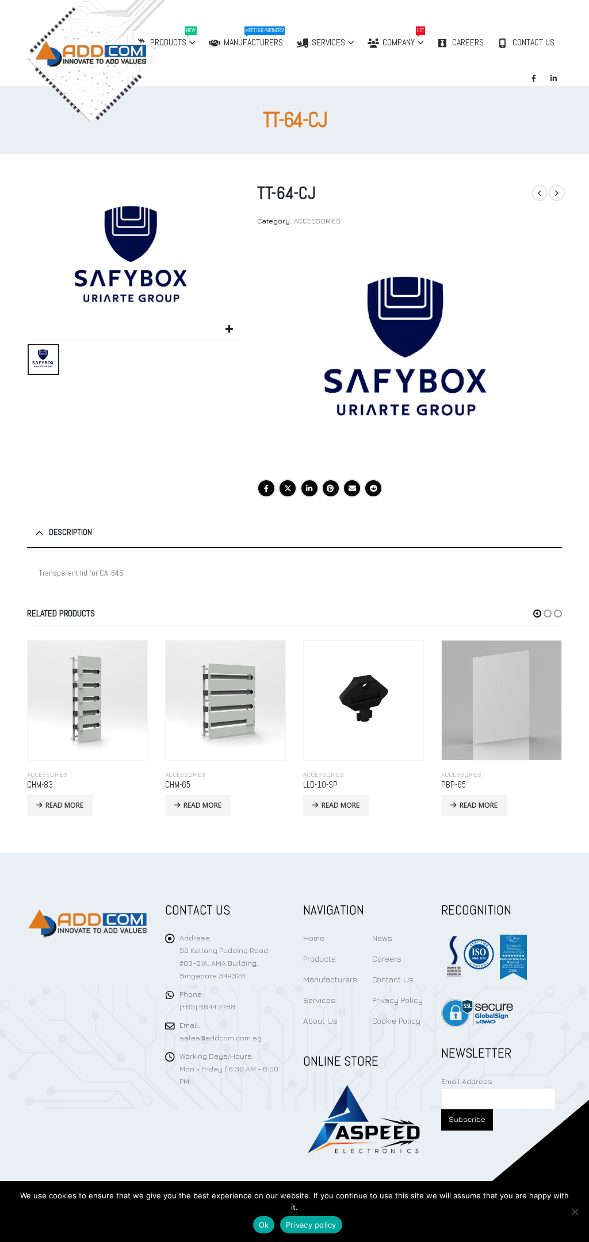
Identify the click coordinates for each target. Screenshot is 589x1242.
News (382, 938)
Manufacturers (254, 37)
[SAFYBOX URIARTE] (409, 356)
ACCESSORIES (317, 221)
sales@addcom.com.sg (220, 1037)
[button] (537, 613)
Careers (468, 42)
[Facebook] (534, 78)
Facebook (266, 488)
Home (313, 938)
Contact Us (533, 42)
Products (319, 958)
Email (352, 488)
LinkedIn (309, 488)
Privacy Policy (397, 1000)
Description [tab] (70, 532)
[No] (574, 1211)
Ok (264, 1224)
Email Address (466, 1081)
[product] (87, 700)
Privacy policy (311, 1224)
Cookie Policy (396, 1020)
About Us (320, 1020)
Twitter (287, 488)
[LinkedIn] (553, 78)
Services (328, 42)
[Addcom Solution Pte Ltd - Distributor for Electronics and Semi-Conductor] (120, 61)
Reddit (373, 488)
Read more (64, 805)
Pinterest (331, 488)
